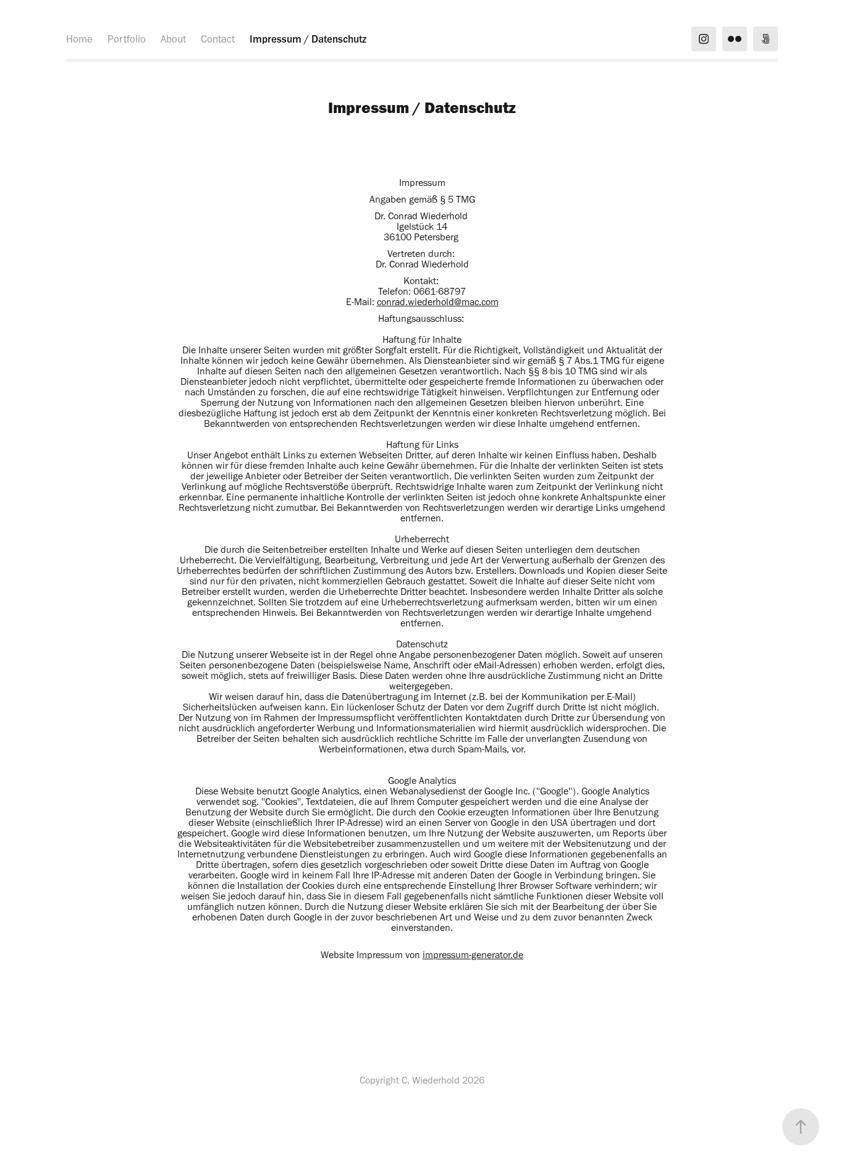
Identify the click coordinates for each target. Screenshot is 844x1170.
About (173, 39)
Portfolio (127, 39)
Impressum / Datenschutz (308, 39)
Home (79, 39)
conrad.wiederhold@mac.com (438, 302)
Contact (218, 39)
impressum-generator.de (473, 955)
